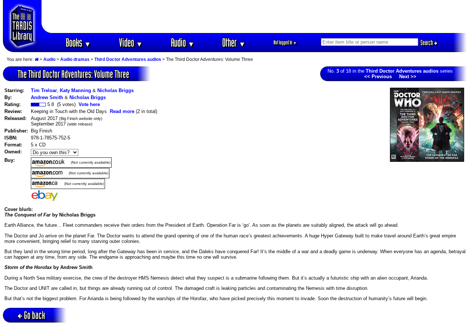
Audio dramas (75, 59)
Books (78, 42)
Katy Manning (75, 90)
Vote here (89, 104)
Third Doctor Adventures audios (127, 59)
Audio (183, 42)
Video (131, 42)
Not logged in (285, 42)
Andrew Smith (47, 97)
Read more (122, 111)
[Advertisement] (254, 16)
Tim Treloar (44, 90)
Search (427, 43)
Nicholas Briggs (115, 90)
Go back (34, 315)
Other (234, 42)
